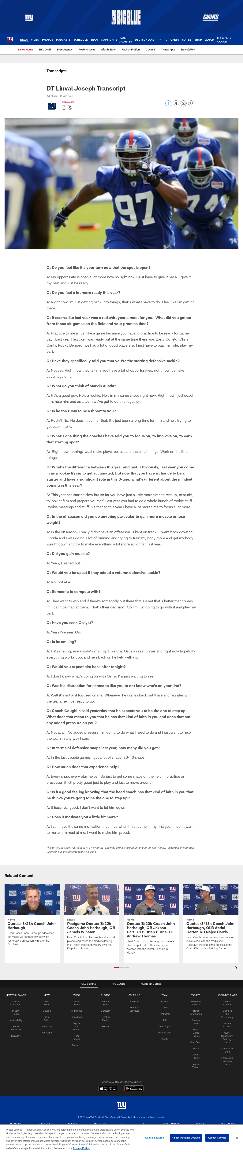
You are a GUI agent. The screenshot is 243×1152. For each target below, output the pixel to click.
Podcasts (76, 1045)
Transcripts (46, 1032)
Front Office (164, 1013)
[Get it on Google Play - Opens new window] (134, 1090)
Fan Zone (16, 1035)
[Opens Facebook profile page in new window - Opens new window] (64, 107)
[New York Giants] (121, 1106)
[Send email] (184, 105)
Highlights (76, 1010)
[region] (121, 1138)
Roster (164, 1001)
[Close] (237, 1138)
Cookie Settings (154, 1137)
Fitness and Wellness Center (227, 1061)
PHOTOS (105, 995)
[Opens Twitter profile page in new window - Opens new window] (70, 107)
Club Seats (195, 1042)
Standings (164, 1026)
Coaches (164, 1007)
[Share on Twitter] (176, 105)
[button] (116, 967)
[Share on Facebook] (168, 105)
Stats (164, 1020)
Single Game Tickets (196, 1032)
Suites (196, 1048)
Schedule (134, 1001)
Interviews (77, 1017)
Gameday (105, 1010)
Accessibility (15, 1020)
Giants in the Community (227, 1013)
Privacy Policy (81, 1148)
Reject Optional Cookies (186, 1137)
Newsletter (47, 1026)
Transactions (164, 1032)
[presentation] (236, 968)
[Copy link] (191, 103)
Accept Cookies (217, 1137)
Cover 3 (47, 1010)
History (105, 1026)
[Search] (165, 39)
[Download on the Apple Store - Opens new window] (107, 1089)
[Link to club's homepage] (10, 39)
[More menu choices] (159, 39)
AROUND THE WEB (227, 995)
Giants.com (68, 102)
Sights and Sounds (77, 1026)
